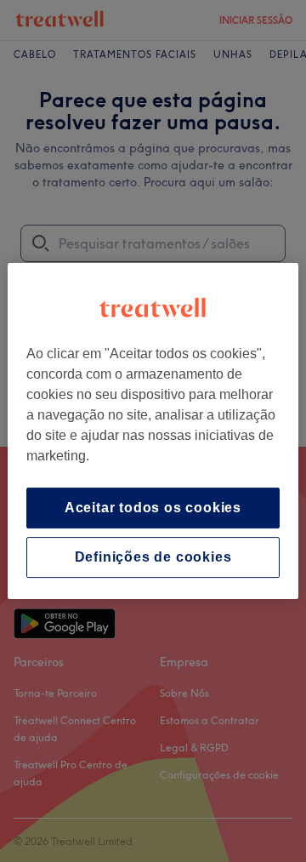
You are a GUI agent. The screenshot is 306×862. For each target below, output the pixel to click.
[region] (153, 431)
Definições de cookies (153, 557)
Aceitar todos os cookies (153, 507)
